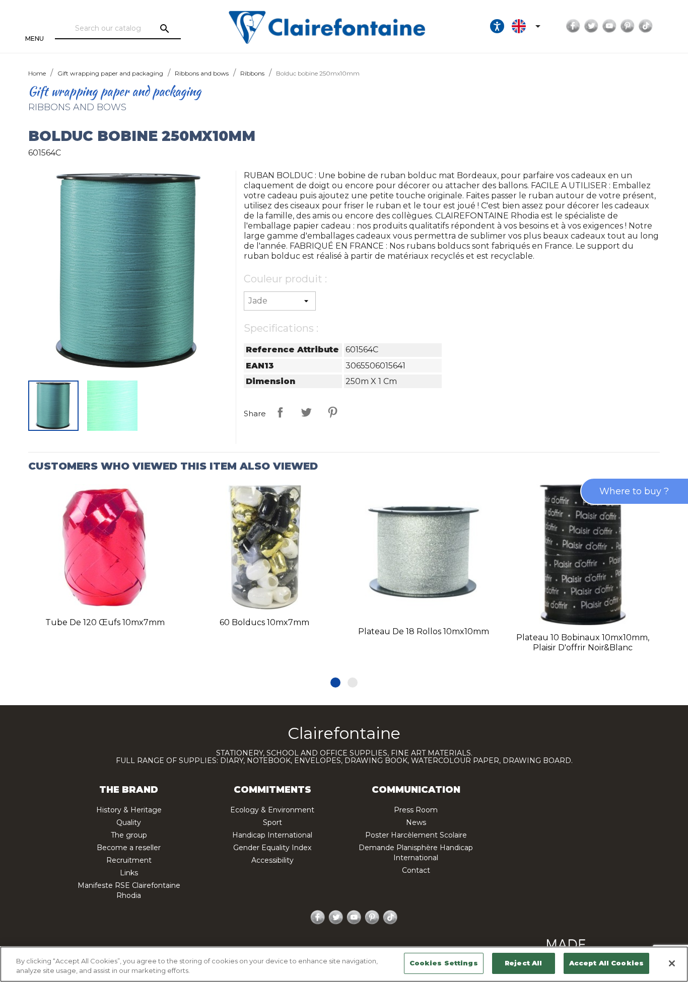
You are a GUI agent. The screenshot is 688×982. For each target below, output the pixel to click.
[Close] (672, 963)
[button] (335, 682)
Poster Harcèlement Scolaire (416, 835)
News (416, 822)
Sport (272, 822)
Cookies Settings (443, 963)
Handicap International (272, 835)
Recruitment (129, 860)
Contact (416, 870)
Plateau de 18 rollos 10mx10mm (423, 631)
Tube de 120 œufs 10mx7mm (105, 622)
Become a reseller (129, 847)
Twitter (591, 26)
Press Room (416, 809)
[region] (344, 964)
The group (129, 835)
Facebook (573, 26)
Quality (128, 822)
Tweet (306, 412)
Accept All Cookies (606, 963)
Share (280, 412)
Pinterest (628, 26)
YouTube (609, 26)
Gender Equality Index (272, 847)
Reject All (523, 963)
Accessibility (272, 860)
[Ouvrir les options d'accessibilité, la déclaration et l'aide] (497, 26)
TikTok (646, 26)
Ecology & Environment (272, 809)
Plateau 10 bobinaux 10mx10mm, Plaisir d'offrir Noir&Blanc (582, 642)
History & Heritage (129, 809)
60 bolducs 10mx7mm (264, 622)
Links (129, 872)
